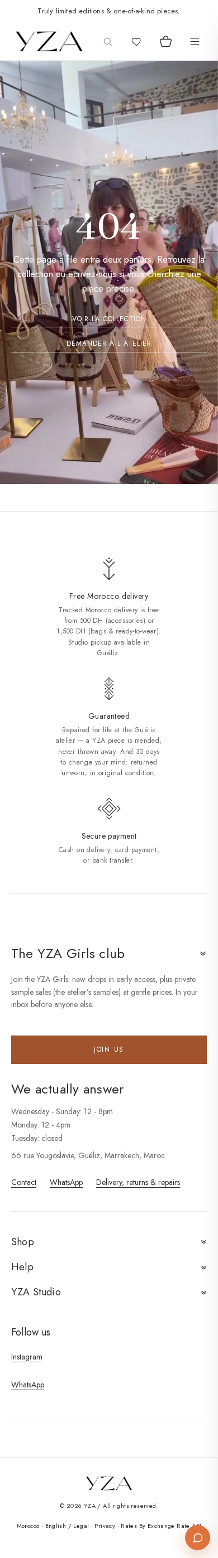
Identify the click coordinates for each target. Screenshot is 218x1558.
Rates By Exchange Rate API (161, 1525)
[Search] (107, 41)
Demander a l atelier (109, 343)
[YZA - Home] (49, 41)
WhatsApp (66, 1182)
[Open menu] (194, 41)
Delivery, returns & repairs (138, 1182)
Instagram (26, 1356)
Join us (109, 1049)
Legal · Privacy (94, 1525)
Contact (23, 1182)
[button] (109, 1483)
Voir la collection (109, 319)
